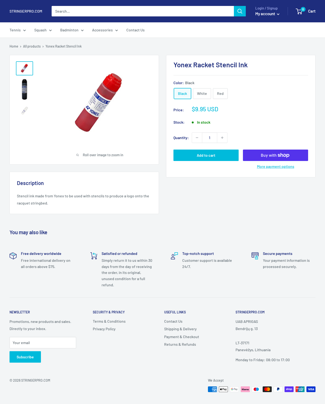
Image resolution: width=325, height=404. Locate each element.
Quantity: (181, 137)
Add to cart (206, 155)
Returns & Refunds (180, 344)
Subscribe (25, 357)
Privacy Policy (104, 328)
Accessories (102, 30)
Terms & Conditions (109, 321)
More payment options (275, 166)
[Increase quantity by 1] (222, 138)
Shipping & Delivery (180, 328)
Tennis (15, 30)
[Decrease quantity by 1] (197, 138)
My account (265, 13)
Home (14, 46)
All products (32, 46)
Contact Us (135, 30)
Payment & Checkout (181, 336)
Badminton (69, 30)
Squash (40, 30)
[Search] (240, 11)
